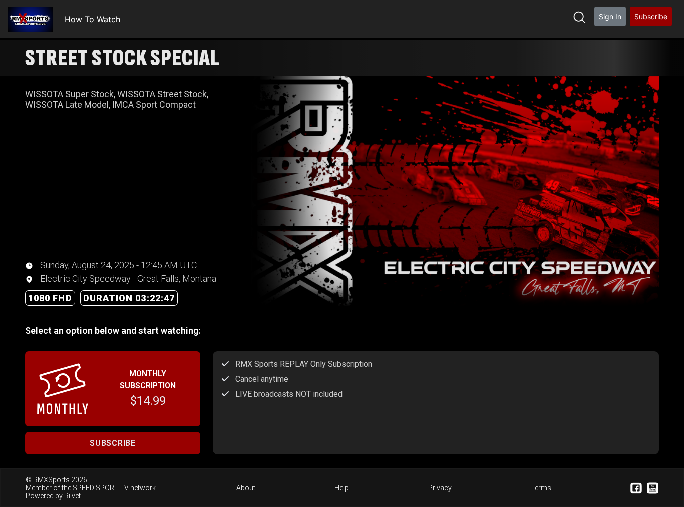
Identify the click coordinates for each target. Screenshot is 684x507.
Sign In (610, 16)
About (245, 488)
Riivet (72, 496)
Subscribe (650, 16)
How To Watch (92, 19)
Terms (541, 488)
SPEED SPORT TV (101, 488)
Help (341, 488)
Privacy (440, 488)
